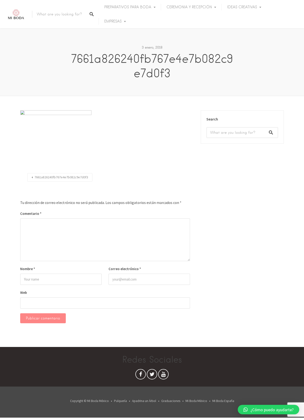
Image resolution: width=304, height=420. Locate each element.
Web (23, 292)
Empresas (113, 21)
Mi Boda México (196, 401)
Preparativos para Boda (127, 7)
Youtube (163, 375)
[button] (268, 409)
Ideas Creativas (242, 7)
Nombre (27, 269)
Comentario (31, 213)
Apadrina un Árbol (144, 401)
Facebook (140, 375)
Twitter (152, 375)
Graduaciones (170, 401)
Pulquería (120, 401)
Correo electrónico (125, 269)
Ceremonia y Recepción (189, 7)
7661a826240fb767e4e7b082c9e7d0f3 (61, 177)
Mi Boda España (223, 401)
